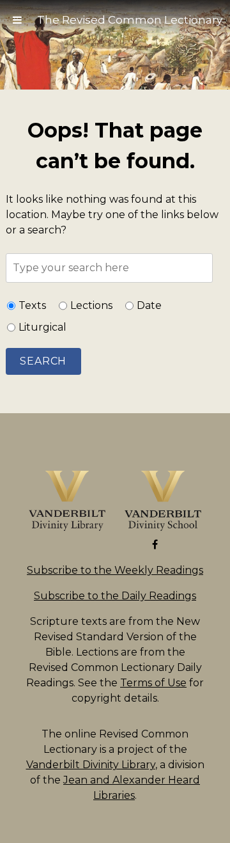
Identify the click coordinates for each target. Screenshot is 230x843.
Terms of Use (153, 683)
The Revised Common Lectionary (129, 19)
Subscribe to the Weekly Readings (115, 570)
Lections (91, 305)
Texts (32, 305)
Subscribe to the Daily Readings (115, 596)
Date (149, 305)
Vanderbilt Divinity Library (90, 765)
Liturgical (42, 327)
